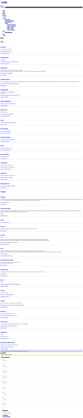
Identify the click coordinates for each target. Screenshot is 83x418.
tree (3, 73)
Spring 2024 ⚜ (3, 311)
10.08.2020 (7, 222)
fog (5, 156)
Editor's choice (7, 19)
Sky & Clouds (3, 115)
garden (17, 83)
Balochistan (8, 294)
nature (7, 61)
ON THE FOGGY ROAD (4, 154)
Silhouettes (14, 284)
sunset (7, 148)
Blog (4, 31)
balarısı (1, 213)
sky (3, 131)
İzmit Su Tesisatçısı (6, 416)
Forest (6, 325)
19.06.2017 (5, 306)
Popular (4, 18)
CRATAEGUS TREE (3, 68)
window (3, 139)
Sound (16, 325)
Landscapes (2, 222)
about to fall (2, 300)
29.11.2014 (7, 296)
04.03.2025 (7, 141)
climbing (7, 83)
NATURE (2, 120)
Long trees (2, 220)
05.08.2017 (7, 338)
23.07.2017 (5, 275)
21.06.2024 (6, 286)
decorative (4, 83)
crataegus (8, 73)
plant (1, 73)
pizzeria (16, 61)
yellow (18, 95)
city (8, 148)
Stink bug (7, 202)
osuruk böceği (2, 202)
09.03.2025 (8, 132)
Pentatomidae (2, 197)
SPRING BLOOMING (4, 89)
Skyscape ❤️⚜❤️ (3, 109)
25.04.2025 (4, 85)
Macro (1, 204)
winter (4, 148)
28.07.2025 (7, 53)
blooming (7, 95)
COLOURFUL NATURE (4, 183)
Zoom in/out (2, 53)
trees (11, 51)
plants (9, 61)
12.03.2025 (5, 124)
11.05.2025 (7, 63)
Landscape (18, 284)
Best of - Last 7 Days (11, 24)
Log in (1, 5)
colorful (13, 61)
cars (7, 103)
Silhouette (2, 286)
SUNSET (2, 145)
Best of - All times (10, 27)
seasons (3, 346)
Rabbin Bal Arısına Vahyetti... (5, 208)
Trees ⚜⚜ (2, 280)
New (3, 14)
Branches (10, 284)
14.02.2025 (8, 168)
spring (4, 95)
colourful (13, 185)
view (1, 139)
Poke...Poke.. (2, 290)
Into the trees (2, 226)
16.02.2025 (5, 158)
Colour (13, 315)
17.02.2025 (8, 149)
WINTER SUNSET (3, 162)
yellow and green (13, 83)
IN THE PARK (3, 47)
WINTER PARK (3, 173)
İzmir (16, 242)
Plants (11, 325)
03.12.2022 (6, 348)
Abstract (4, 273)
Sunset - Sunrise (3, 149)
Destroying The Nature (4, 269)
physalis (11, 122)
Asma (7, 242)
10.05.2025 (4, 75)
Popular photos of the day (9, 20)
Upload (4, 35)
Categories (5, 15)
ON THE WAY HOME (4, 128)
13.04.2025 (6, 96)
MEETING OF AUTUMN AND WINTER (7, 342)
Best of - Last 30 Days (11, 25)
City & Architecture (3, 255)
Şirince (1, 242)
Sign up (1, 6)
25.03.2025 (8, 115)
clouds (5, 131)
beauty (13, 325)
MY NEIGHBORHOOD (4, 57)
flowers (5, 73)
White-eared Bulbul (3, 321)
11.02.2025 (6, 179)
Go (3, 33)
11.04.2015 (10, 255)
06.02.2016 (7, 244)
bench (9, 51)
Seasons (1, 96)
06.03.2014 (5, 215)
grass (8, 185)
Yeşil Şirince (2, 235)
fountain (3, 51)
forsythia (15, 95)
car (6, 156)
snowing (4, 103)
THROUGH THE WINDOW (5, 137)
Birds (1, 230)
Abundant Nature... (3, 332)
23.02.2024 (6, 317)
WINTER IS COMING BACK (5, 101)
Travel (1, 158)
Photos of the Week (8, 22)
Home (4, 10)
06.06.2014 (5, 204)
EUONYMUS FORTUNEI (5, 79)
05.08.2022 (5, 327)
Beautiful (6, 284)
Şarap (11, 242)
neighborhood (2, 61)
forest (1, 294)
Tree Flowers (2, 315)
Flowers (1, 317)
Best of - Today (10, 28)
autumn (6, 346)
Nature (1, 124)
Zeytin (4, 242)
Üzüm (9, 242)
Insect (1, 215)
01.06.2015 (5, 230)
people (6, 51)
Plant (1, 75)
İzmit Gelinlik (5, 415)
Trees (8, 325)
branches (6, 122)
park (1, 51)
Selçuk (14, 242)
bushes (12, 95)
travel (1, 156)
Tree (1, 284)
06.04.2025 (6, 105)
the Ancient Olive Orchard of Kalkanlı (6, 260)
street (8, 131)
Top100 (6, 23)
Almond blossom (8, 315)
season (1, 95)
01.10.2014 (5, 265)
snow (12, 177)
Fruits (4, 336)
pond (10, 177)
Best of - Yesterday (11, 29)
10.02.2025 (5, 187)
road (3, 156)
